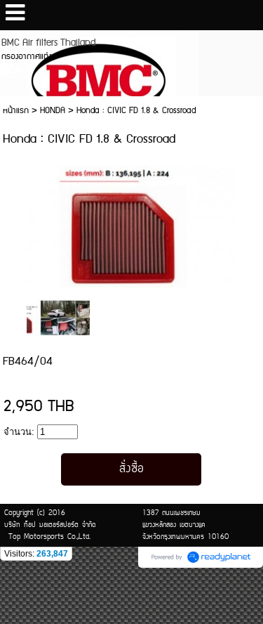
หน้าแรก (16, 110)
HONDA (52, 110)
